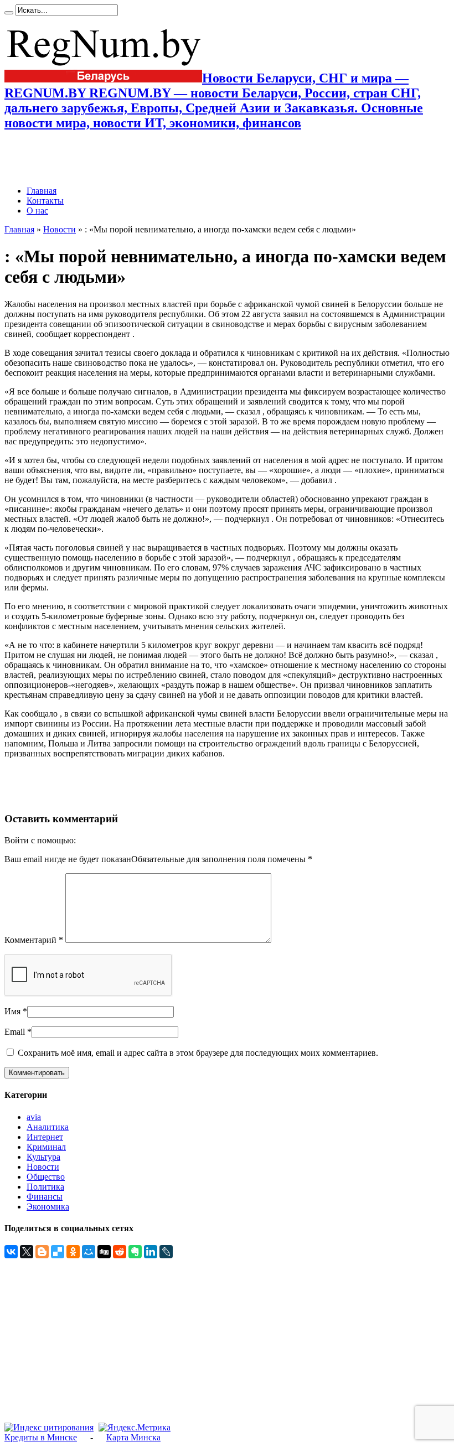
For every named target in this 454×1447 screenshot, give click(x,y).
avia (34, 1117)
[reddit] (119, 1251)
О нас (37, 210)
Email (14, 1031)
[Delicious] (57, 1251)
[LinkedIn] (150, 1251)
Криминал (46, 1147)
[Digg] (104, 1251)
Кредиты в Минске (40, 1437)
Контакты (45, 200)
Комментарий (33, 940)
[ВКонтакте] (11, 1251)
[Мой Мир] (88, 1251)
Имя (12, 1011)
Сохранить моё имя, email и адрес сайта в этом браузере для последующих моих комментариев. (198, 1052)
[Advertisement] (134, 158)
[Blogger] (42, 1251)
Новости (59, 229)
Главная (41, 190)
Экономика (48, 1206)
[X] (26, 1251)
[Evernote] (135, 1251)
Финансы (45, 1196)
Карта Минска (133, 1437)
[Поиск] (8, 12)
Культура (43, 1156)
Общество (46, 1176)
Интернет (45, 1137)
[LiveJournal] (166, 1251)
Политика (45, 1186)
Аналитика (48, 1127)
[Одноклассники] (73, 1251)
